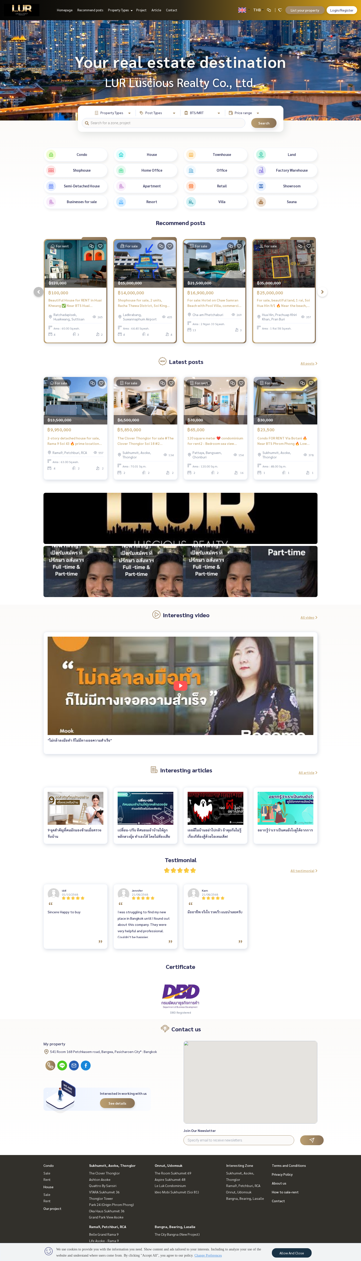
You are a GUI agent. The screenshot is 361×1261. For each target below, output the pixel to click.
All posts (307, 363)
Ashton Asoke (100, 1179)
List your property (305, 10)
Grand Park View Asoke (106, 1217)
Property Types (118, 10)
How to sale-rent (285, 1192)
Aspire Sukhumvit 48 (170, 1179)
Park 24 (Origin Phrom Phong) (111, 1204)
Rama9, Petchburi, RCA (107, 1226)
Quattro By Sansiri (102, 1185)
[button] (354, 70)
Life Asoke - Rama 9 (104, 1240)
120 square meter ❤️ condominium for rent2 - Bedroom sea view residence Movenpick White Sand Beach (215, 441)
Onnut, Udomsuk (168, 1165)
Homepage (64, 10)
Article (156, 10)
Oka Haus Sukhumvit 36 (107, 1211)
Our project (52, 1208)
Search (263, 123)
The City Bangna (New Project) (177, 1234)
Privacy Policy (282, 1174)
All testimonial (302, 870)
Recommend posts (90, 10)
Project (141, 10)
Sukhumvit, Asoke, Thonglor (112, 1165)
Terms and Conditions (289, 1165)
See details (117, 1103)
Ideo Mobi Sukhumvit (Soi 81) (177, 1192)
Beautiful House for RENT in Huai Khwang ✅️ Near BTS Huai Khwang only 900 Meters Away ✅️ (75, 303)
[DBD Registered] (180, 996)
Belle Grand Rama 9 (104, 1234)
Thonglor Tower (101, 1198)
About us (279, 1183)
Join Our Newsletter (199, 1130)
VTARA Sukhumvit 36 (104, 1192)
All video (307, 617)
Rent (47, 1179)
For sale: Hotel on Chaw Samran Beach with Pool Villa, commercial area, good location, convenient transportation (214, 303)
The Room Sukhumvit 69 (173, 1173)
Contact (171, 10)
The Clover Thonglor (104, 1173)
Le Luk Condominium (170, 1185)
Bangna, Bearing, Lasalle (175, 1226)
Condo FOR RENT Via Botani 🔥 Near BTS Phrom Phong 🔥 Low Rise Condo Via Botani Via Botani (283, 441)
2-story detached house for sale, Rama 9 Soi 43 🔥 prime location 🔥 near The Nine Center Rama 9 (73, 441)
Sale (46, 1173)
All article (306, 772)
